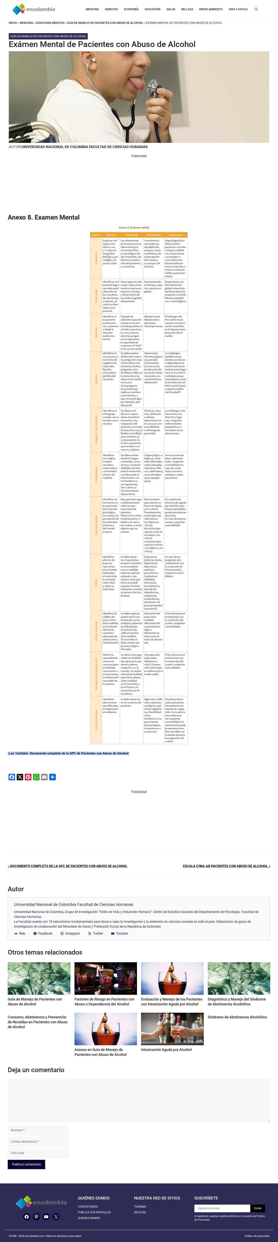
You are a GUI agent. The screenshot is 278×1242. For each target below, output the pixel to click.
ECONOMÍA (131, 9)
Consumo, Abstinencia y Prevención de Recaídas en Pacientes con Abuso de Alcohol (38, 1022)
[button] (256, 9)
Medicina (26, 22)
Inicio (13, 22)
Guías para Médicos (50, 22)
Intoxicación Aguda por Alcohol (166, 1049)
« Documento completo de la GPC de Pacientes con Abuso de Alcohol (67, 866)
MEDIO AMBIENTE (211, 9)
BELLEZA (187, 9)
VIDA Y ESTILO (238, 9)
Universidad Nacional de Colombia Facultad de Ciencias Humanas (84, 147)
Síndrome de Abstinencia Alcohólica (237, 1017)
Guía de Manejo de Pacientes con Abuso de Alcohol (105, 22)
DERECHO (111, 9)
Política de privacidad (257, 1236)
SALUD (170, 9)
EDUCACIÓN (152, 9)
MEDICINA (92, 9)
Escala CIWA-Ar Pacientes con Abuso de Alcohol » (226, 866)
